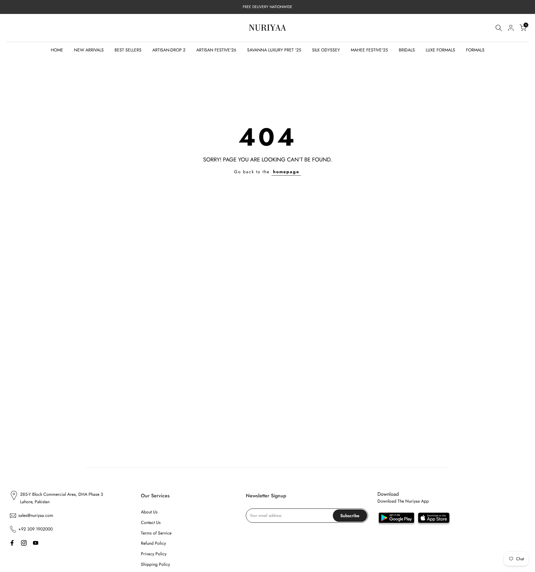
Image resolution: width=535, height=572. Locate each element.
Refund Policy (153, 543)
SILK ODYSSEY (326, 50)
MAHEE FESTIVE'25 (369, 50)
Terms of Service (156, 533)
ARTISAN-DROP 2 (168, 50)
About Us (149, 512)
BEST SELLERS (128, 50)
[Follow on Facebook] (12, 543)
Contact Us (151, 522)
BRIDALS (407, 50)
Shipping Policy (155, 564)
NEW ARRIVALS (89, 50)
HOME (57, 50)
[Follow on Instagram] (24, 543)
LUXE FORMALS (440, 50)
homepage (286, 172)
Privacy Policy (154, 554)
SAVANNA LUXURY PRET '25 (274, 50)
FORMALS (475, 50)
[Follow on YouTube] (35, 543)
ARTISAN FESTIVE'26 (216, 50)
